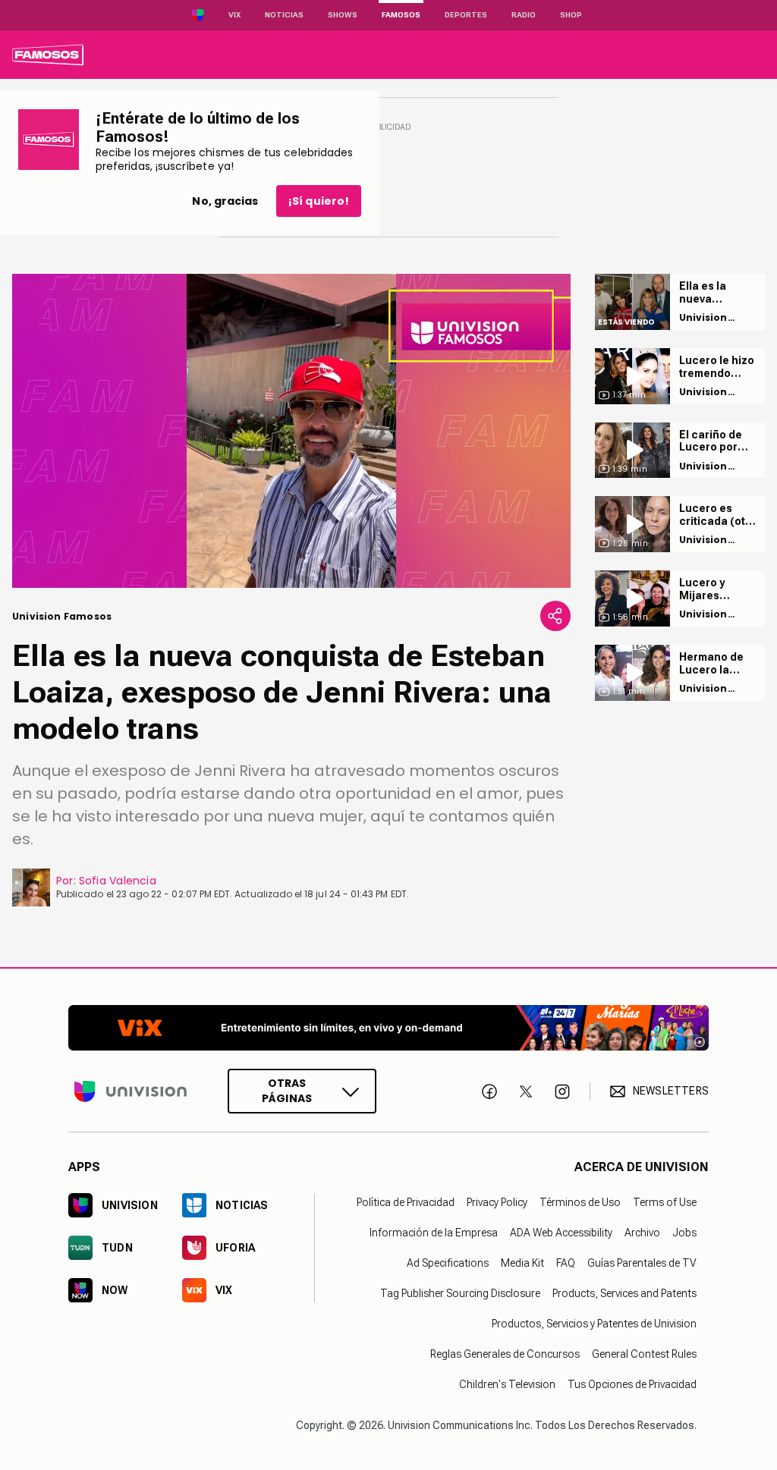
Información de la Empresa (434, 1233)
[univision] (47, 54)
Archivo (642, 1233)
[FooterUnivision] (130, 1091)
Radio (523, 15)
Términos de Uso (580, 1202)
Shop (571, 15)
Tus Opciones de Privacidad (632, 1384)
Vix (234, 15)
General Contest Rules (644, 1354)
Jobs (684, 1233)
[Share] (555, 616)
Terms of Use (665, 1202)
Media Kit (522, 1263)
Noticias (284, 15)
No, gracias (225, 201)
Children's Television (507, 1384)
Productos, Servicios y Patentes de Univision (594, 1324)
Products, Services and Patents (624, 1293)
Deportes (466, 15)
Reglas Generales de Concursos (505, 1354)
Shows (342, 15)
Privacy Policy (497, 1202)
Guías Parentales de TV (642, 1263)
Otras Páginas (287, 1091)
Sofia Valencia (117, 880)
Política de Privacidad (406, 1202)
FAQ (565, 1263)
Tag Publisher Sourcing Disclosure (460, 1293)
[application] (291, 431)
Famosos (401, 15)
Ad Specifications (448, 1263)
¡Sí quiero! (318, 201)
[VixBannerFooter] (388, 1028)
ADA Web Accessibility (561, 1233)
